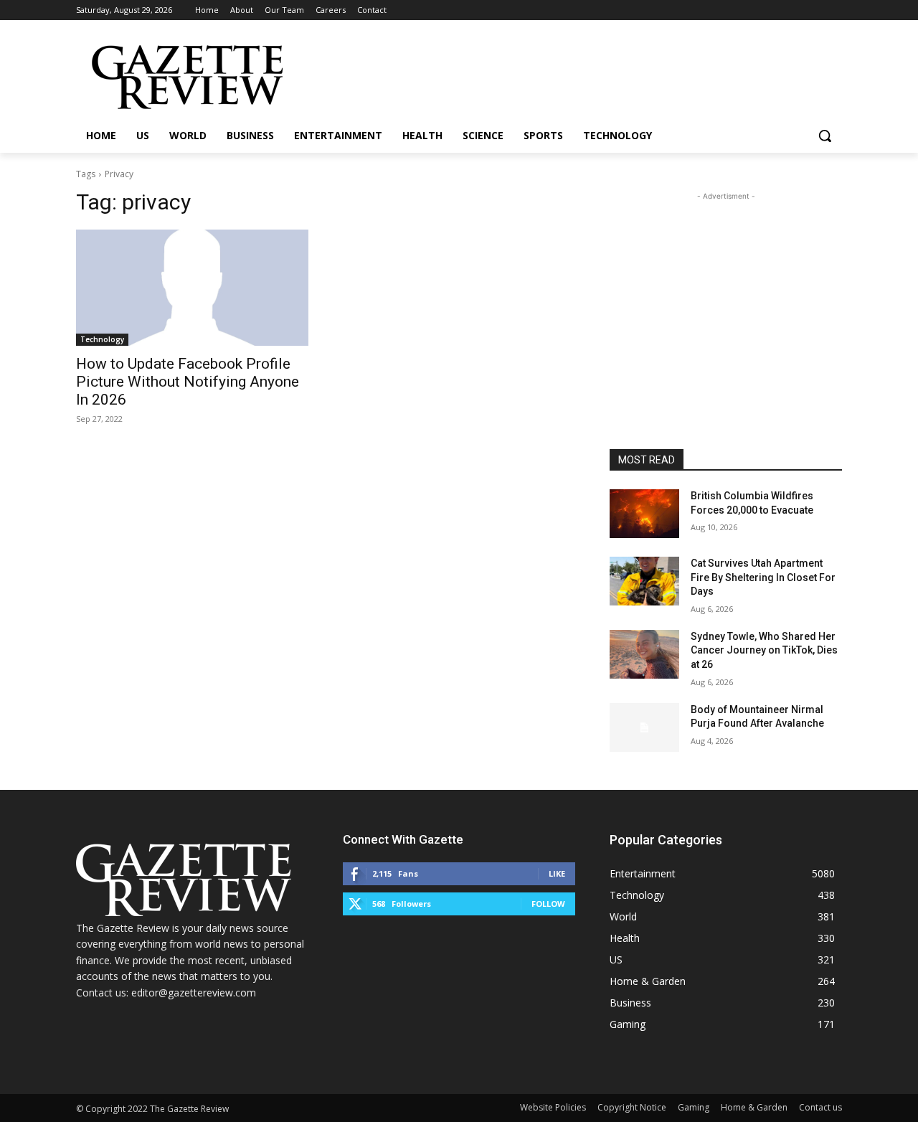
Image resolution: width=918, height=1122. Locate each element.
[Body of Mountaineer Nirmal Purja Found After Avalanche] (644, 727)
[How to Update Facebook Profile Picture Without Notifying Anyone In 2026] (192, 288)
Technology (102, 339)
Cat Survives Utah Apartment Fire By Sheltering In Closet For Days (763, 577)
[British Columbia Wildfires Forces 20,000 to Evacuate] (644, 513)
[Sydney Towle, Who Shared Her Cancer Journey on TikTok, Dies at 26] (644, 654)
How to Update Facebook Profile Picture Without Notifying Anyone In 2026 (187, 381)
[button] (825, 135)
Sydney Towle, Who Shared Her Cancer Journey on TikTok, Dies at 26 (764, 650)
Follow (548, 903)
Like (557, 873)
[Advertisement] (725, 293)
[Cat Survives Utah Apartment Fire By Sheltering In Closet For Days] (644, 581)
